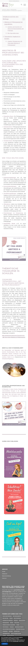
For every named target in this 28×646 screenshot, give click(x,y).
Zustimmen (5, 643)
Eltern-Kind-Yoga (5, 618)
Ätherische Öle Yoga (10, 635)
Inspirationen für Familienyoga (8, 620)
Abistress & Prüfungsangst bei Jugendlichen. (13, 23)
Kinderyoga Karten (6, 622)
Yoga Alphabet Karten (6, 633)
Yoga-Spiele (11, 631)
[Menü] (24, 5)
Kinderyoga (16, 620)
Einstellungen (15, 641)
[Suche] (21, 5)
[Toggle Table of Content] (22, 19)
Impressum (4, 578)
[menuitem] (21, 5)
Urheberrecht (4, 573)
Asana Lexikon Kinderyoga (7, 616)
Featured (11, 618)
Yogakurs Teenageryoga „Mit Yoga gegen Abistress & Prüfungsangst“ (15, 43)
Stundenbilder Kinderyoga (20, 629)
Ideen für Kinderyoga (17, 618)
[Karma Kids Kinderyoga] (11, 5)
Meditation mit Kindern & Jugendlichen (9, 624)
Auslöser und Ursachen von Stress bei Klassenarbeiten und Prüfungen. (16, 28)
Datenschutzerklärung (6, 575)
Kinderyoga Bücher (22, 620)
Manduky (11, 622)
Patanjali (17, 624)
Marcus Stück (16, 622)
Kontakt (3, 571)
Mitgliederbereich (19, 357)
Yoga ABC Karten (17, 631)
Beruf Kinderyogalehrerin (17, 616)
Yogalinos (4, 635)
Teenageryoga (5, 631)
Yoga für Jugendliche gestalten (16, 633)
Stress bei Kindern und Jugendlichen (9, 629)
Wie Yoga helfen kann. (13, 33)
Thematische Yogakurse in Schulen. (12, 37)
